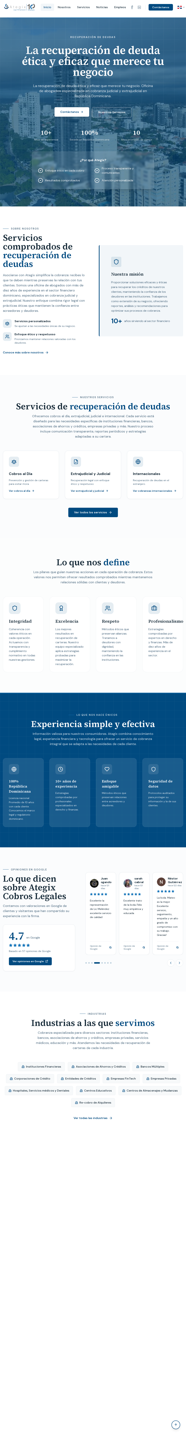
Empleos (120, 7)
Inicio (47, 7)
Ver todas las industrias (91, 1118)
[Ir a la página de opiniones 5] (100, 963)
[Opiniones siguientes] (179, 963)
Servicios (83, 7)
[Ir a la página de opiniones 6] (105, 963)
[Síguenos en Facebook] (132, 7)
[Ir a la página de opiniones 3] (92, 963)
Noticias (102, 7)
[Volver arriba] (175, 1424)
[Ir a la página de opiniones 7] (108, 963)
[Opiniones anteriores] (170, 963)
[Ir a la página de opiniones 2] (89, 963)
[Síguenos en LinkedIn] (139, 7)
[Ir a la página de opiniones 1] (86, 963)
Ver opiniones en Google (28, 961)
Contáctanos (160, 7)
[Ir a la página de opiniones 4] (95, 963)
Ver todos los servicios (90, 512)
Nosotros (64, 7)
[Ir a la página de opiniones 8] (111, 963)
